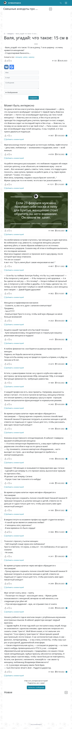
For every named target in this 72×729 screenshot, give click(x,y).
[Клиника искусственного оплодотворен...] (66, 459)
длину (25, 57)
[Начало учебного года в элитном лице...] (66, 672)
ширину (31, 57)
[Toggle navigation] (66, 3)
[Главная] (5, 3)
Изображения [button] (12, 92)
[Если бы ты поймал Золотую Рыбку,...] (66, 294)
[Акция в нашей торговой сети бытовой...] (66, 340)
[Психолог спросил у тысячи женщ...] (66, 556)
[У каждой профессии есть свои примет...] (66, 404)
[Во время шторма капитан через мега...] (66, 429)
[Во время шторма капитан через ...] (66, 584)
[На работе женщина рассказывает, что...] (66, 184)
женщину (18, 57)
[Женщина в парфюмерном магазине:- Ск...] (66, 321)
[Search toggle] (61, 3)
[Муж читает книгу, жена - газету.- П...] (66, 608)
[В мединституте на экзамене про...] (66, 532)
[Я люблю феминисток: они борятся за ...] (66, 364)
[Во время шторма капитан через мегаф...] (66, 510)
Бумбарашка (14, 3)
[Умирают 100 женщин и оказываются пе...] (66, 483)
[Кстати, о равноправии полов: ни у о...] (66, 383)
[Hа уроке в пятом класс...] (66, 136)
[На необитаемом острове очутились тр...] (66, 266)
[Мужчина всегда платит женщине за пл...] (66, 154)
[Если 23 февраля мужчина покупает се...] (66, 231)
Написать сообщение (36, 687)
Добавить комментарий (15, 139)
